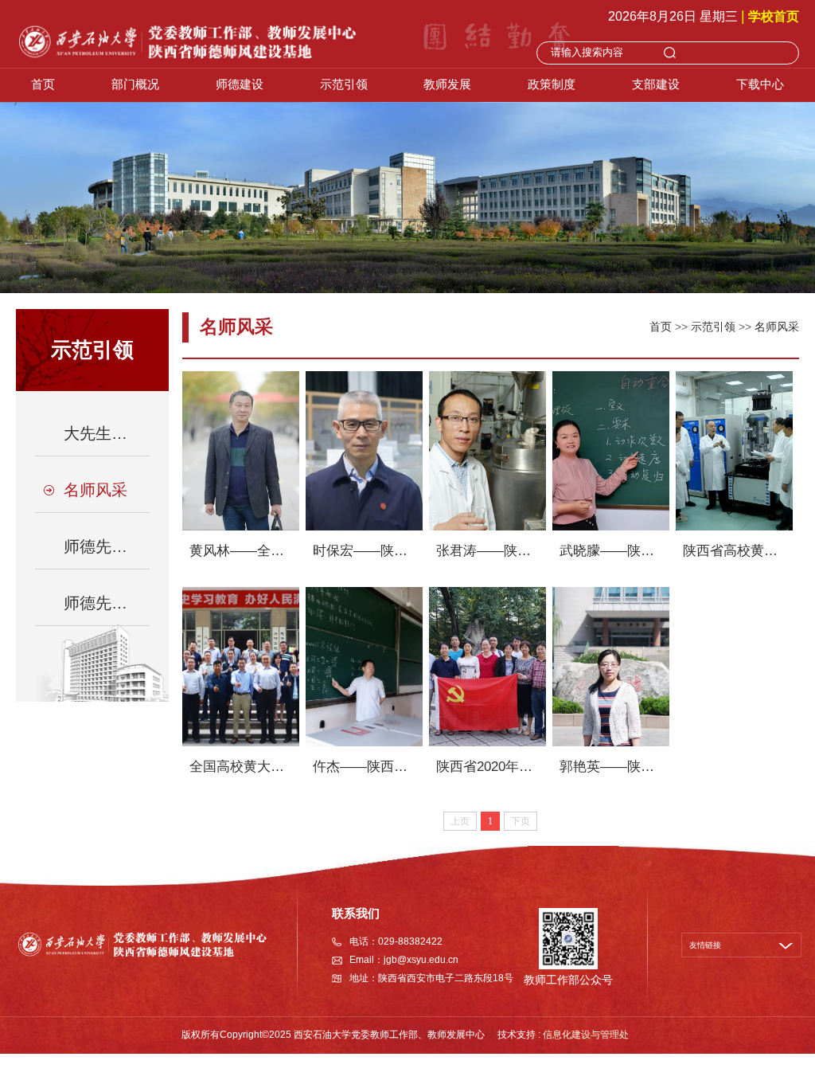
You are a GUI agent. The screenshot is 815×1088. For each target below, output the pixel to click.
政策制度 (551, 84)
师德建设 (239, 84)
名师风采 (777, 326)
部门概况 (135, 84)
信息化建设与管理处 (586, 1034)
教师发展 (447, 84)
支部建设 (656, 84)
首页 (43, 84)
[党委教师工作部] (186, 41)
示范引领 (344, 84)
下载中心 (760, 84)
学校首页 (773, 16)
